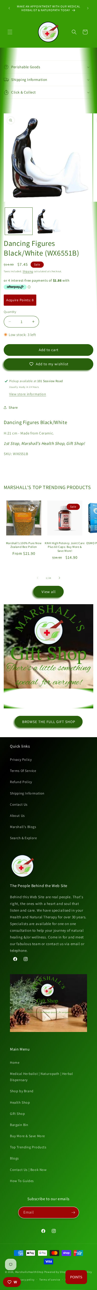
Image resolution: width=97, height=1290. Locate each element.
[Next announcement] (87, 8)
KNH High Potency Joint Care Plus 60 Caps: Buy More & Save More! (65, 547)
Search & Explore (23, 838)
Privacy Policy (21, 759)
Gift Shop (17, 1113)
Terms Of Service (23, 770)
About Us (17, 815)
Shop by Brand (22, 1091)
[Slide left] (37, 577)
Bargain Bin (19, 1125)
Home (14, 1062)
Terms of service (49, 1279)
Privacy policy (25, 1279)
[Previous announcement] (9, 8)
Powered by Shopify (57, 1272)
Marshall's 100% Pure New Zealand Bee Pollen (24, 545)
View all (49, 591)
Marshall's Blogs (23, 827)
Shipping (28, 271)
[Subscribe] (73, 1212)
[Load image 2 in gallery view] (48, 221)
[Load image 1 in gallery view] (18, 221)
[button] (9, 32)
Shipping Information (27, 793)
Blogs (14, 1158)
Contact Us (19, 804)
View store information (27, 394)
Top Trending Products (28, 1147)
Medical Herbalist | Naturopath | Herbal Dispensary (41, 1076)
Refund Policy (21, 782)
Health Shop (20, 1102)
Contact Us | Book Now (28, 1169)
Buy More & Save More (27, 1136)
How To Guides (22, 1181)
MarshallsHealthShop (29, 1272)
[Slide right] (59, 577)
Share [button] (13, 407)
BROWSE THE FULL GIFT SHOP (48, 721)
